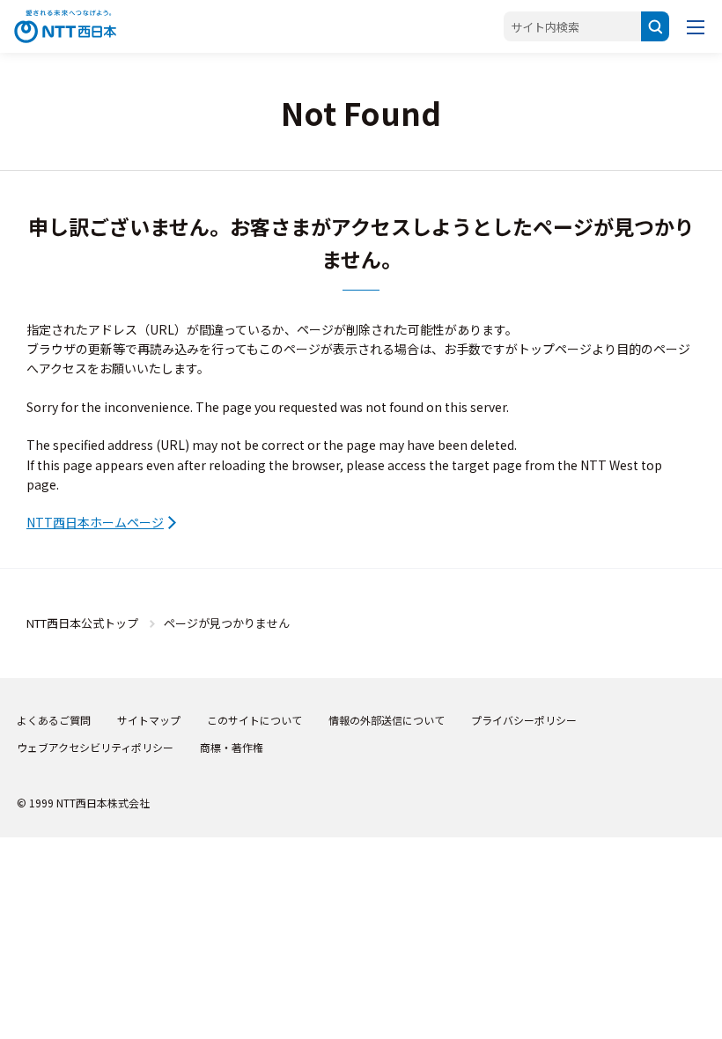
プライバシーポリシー (524, 719)
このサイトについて (254, 719)
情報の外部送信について (386, 719)
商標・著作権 (231, 747)
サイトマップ (148, 719)
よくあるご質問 (54, 719)
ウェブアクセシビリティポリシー (95, 747)
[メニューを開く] (695, 26)
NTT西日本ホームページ (95, 522)
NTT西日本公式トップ (82, 623)
